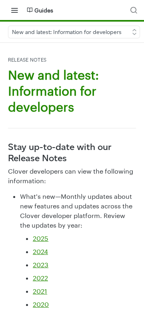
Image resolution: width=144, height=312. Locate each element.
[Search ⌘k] (133, 10)
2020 (41, 304)
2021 (40, 291)
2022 (40, 278)
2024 (40, 251)
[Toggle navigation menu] (14, 10)
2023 (40, 264)
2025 (40, 238)
